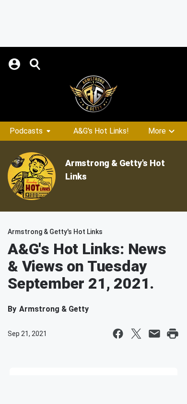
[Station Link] (93, 94)
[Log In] (15, 64)
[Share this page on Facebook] (118, 333)
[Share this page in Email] (154, 333)
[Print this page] (172, 333)
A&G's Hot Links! (101, 130)
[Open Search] (35, 64)
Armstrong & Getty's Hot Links (55, 232)
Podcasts (26, 130)
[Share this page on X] (136, 333)
